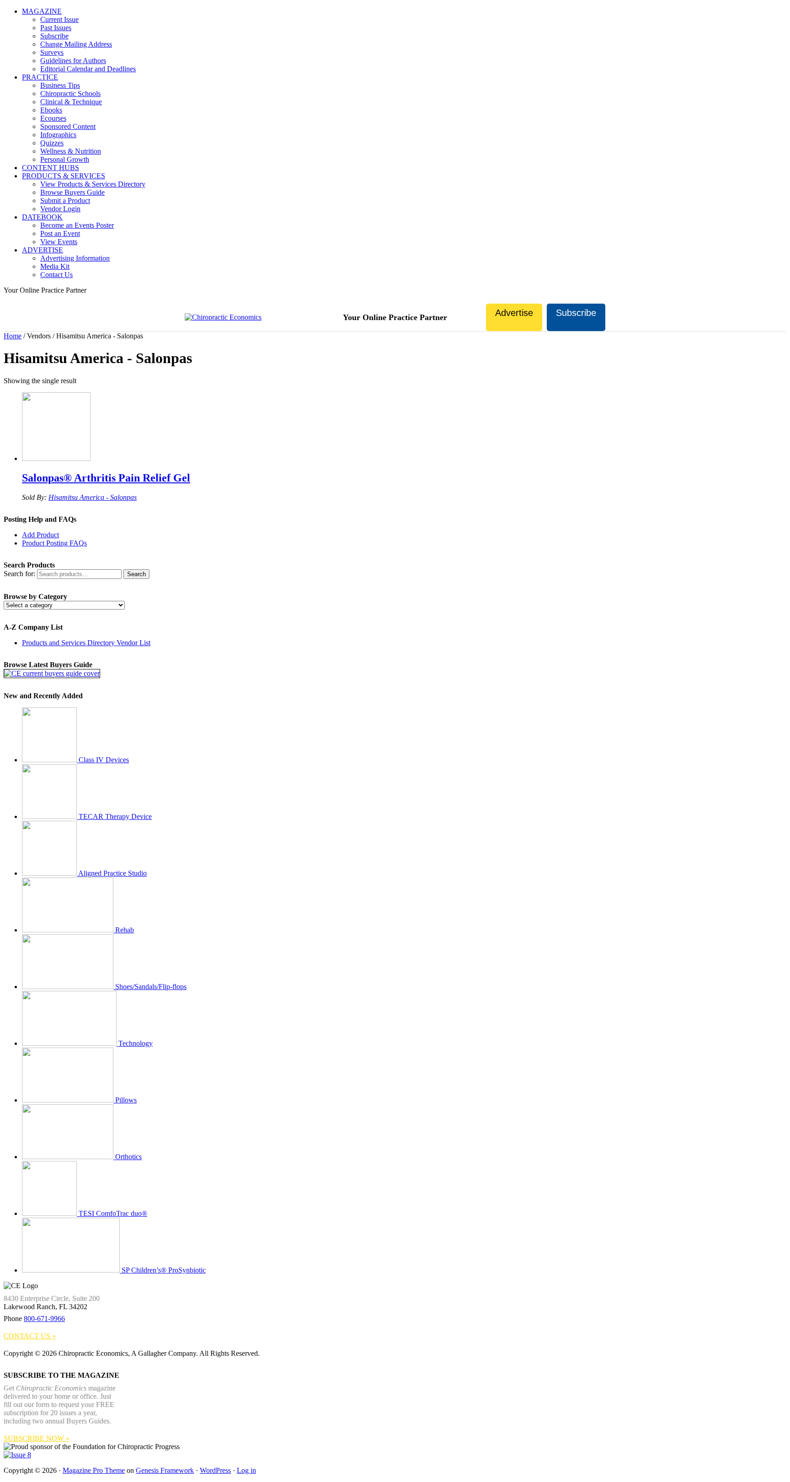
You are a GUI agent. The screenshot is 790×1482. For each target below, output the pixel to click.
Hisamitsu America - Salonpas (92, 497)
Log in (246, 1470)
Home (12, 336)
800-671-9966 (44, 1318)
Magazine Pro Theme (94, 1470)
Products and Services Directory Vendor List (86, 643)
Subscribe (576, 313)
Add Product (40, 535)
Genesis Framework (165, 1470)
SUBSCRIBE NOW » (36, 1438)
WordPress (215, 1470)
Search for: (19, 574)
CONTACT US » (30, 1336)
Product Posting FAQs (54, 543)
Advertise (514, 313)
